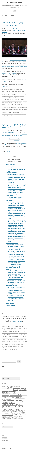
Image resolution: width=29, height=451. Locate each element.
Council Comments (10, 303)
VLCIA (18, 417)
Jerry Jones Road (10, 101)
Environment (5, 390)
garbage (3, 96)
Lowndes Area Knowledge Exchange (9, 339)
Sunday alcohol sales (13, 109)
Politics (5, 410)
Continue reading (6, 86)
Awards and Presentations (16, 28)
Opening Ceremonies (10, 164)
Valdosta (13, 110)
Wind (11, 418)
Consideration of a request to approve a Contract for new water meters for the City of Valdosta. (16, 282)
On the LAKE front (14, 3)
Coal (14, 386)
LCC (11, 399)
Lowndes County (14, 106)
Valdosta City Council (6, 92)
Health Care (5, 396)
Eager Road (14, 94)
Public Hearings (9, 200)
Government (4, 91)
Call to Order (11, 166)
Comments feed (5, 438)
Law (8, 91)
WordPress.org (5, 440)
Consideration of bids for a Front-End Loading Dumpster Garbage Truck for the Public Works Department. (16, 277)
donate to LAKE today (17, 321)
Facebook (4, 370)
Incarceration (18, 396)
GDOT (20, 89)
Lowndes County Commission (12, 407)
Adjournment (8, 307)
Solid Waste (11, 91)
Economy (17, 89)
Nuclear (10, 409)
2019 (22, 92)
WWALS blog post (18, 135)
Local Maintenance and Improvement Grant (17, 338)
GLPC (23, 89)
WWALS (15, 92)
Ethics (11, 390)
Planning (17, 409)
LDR (15, 102)
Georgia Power (6, 391)
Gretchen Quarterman (12, 395)
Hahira (24, 395)
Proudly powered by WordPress (8, 448)
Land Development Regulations (15, 336)
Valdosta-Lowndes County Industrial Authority (12, 416)
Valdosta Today (16, 140)
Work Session (18, 418)
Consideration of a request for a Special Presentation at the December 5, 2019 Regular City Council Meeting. (17, 185)
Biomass (9, 386)
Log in (3, 435)
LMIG (22, 102)
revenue (23, 107)
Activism (4, 386)
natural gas (4, 409)
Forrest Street (24, 94)
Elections (23, 388)
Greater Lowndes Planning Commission (10, 393)
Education (16, 388)
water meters (20, 112)
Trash (22, 91)
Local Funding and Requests (12, 285)
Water (12, 92)
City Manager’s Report (11, 302)
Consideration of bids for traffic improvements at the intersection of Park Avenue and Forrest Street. (17, 272)
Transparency (18, 413)
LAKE (24, 101)
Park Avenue (11, 107)
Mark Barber (20, 106)
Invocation (10, 167)
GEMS (9, 96)
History (11, 396)
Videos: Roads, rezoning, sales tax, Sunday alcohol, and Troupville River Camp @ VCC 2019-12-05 (13, 23)
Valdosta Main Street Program (8, 112)
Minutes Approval (9, 195)
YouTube (7, 370)
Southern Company (6, 413)
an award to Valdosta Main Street (10, 132)
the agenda (7, 151)
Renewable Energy (7, 411)
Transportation (18, 91)
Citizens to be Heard (10, 305)
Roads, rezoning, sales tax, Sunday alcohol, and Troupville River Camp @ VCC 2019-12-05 (14, 125)
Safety (15, 411)
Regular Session (17, 107)
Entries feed (4, 437)
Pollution (10, 410)
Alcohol (13, 89)
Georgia (12, 96)
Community (19, 386)
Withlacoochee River (6, 114)
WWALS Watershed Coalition (20, 114)
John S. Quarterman (18, 101)
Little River (19, 102)
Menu (14, 10)
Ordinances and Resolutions (12, 243)
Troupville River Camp (6, 110)
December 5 (8, 94)
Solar (21, 411)
